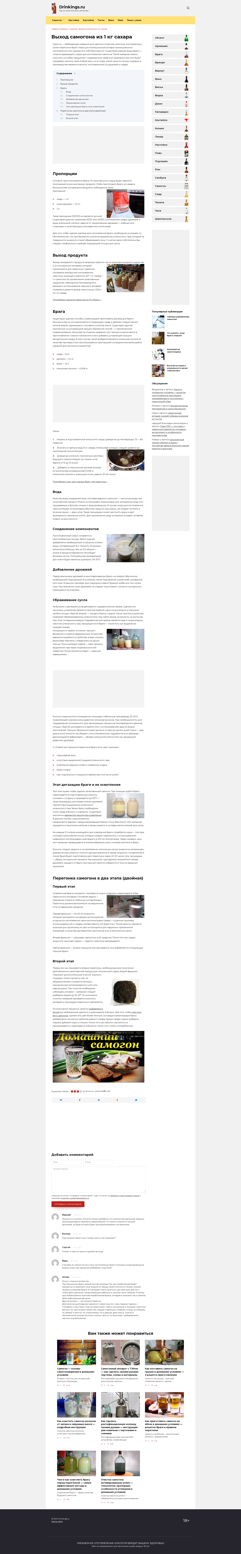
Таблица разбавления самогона (178, 318)
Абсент (159, 37)
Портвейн (161, 161)
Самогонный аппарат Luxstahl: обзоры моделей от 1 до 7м (170, 416)
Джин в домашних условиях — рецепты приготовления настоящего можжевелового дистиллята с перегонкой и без (169, 395)
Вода (68, 92)
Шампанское (163, 218)
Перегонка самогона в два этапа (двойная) (83, 111)
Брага (63, 88)
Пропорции (66, 80)
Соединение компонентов (79, 95)
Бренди (160, 62)
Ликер (159, 136)
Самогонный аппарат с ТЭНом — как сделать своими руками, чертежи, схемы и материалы (120, 1371)
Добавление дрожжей (77, 99)
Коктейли (88, 20)
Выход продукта (69, 84)
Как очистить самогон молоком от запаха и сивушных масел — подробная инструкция (76, 1424)
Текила (159, 202)
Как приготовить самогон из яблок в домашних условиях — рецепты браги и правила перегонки (163, 1426)
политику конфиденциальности (75, 1198)
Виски (159, 87)
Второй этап (72, 118)
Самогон (57, 20)
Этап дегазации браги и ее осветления (85, 107)
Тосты (101, 20)
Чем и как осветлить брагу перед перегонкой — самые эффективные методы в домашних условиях (74, 1484)
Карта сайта (57, 1521)
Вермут (159, 70)
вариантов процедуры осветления (83, 815)
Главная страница (59, 29)
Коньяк (159, 128)
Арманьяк (161, 45)
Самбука (160, 177)
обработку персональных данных (124, 1196)
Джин (158, 103)
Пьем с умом (134, 20)
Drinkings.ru (72, 7)
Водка (159, 95)
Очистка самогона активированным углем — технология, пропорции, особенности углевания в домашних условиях (117, 1485)
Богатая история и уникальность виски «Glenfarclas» (177, 368)
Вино (111, 20)
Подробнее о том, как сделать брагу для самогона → (80, 482)
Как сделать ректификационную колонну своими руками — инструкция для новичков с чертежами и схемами (119, 1427)
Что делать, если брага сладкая (176, 334)
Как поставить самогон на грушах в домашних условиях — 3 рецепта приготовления (164, 1371)
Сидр (158, 194)
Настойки (74, 20)
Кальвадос (162, 111)
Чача (158, 210)
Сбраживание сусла (75, 103)
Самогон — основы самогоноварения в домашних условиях (75, 1371)
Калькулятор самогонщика (174, 350)
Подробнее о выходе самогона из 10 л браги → (77, 300)
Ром (157, 169)
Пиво (120, 20)
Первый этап (72, 114)
